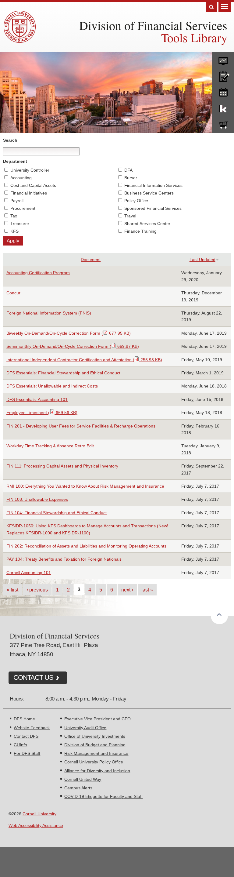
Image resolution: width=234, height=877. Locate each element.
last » (147, 589)
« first (12, 589)
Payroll (16, 200)
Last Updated (202, 259)
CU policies (223, 75)
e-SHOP (223, 123)
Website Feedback (32, 727)
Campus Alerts (78, 787)
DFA (128, 170)
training (223, 91)
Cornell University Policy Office (93, 761)
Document (91, 259)
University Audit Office (85, 727)
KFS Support (223, 107)
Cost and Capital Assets (33, 185)
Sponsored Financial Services (153, 208)
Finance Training (140, 231)
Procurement (22, 208)
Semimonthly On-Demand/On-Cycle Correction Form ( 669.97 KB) (72, 346)
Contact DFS (26, 736)
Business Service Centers (149, 193)
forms (223, 59)
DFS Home (24, 718)
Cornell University (39, 813)
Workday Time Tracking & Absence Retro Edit (50, 445)
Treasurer (19, 223)
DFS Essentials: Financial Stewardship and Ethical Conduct (63, 372)
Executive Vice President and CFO (97, 718)
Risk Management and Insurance (96, 753)
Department (15, 161)
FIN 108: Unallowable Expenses (37, 499)
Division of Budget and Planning (95, 744)
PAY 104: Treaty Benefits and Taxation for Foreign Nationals (64, 559)
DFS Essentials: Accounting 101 (37, 399)
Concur (13, 292)
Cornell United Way (82, 779)
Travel (130, 215)
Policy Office (136, 200)
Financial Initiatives (28, 193)
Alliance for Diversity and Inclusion (97, 770)
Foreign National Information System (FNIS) (48, 313)
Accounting (21, 177)
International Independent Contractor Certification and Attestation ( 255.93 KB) (84, 359)
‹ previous (37, 589)
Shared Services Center (147, 223)
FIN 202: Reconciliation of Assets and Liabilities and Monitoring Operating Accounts (86, 546)
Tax (13, 215)
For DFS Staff (27, 753)
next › (127, 589)
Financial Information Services (153, 185)
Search (211, 7)
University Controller (29, 170)
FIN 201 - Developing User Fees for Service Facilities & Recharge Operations (80, 426)
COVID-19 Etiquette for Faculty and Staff (103, 796)
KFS (14, 231)
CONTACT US (33, 677)
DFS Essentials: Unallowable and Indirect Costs (52, 386)
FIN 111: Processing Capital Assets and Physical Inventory (62, 466)
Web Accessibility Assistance (36, 825)
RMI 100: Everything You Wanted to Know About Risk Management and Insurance (85, 486)
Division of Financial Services (153, 25)
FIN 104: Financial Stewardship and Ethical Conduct (56, 512)
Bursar (130, 177)
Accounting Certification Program (38, 272)
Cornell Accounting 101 (28, 572)
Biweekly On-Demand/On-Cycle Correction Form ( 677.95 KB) (68, 333)
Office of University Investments (94, 736)
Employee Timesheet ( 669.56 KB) (41, 412)
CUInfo (20, 744)
